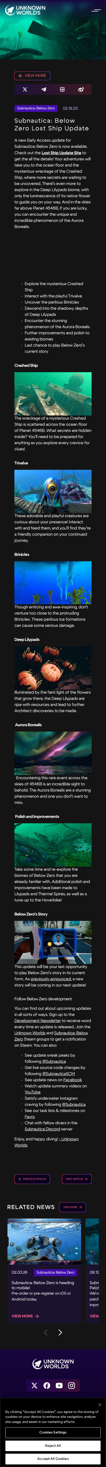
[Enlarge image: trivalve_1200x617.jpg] (53, 491)
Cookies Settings (52, 1432)
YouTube (32, 1092)
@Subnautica (54, 1062)
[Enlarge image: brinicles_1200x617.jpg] (53, 583)
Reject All (53, 1445)
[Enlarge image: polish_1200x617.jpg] (53, 845)
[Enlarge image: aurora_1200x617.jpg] (53, 753)
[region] (53, 1432)
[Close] (99, 1404)
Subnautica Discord (42, 1129)
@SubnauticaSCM (58, 1074)
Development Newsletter (37, 1021)
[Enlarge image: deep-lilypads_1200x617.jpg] (53, 668)
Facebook (72, 1080)
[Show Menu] (96, 10)
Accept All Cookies (52, 1458)
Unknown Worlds (30, 1033)
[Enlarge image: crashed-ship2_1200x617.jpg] (53, 393)
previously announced (51, 979)
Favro (30, 1117)
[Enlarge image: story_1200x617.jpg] (53, 942)
